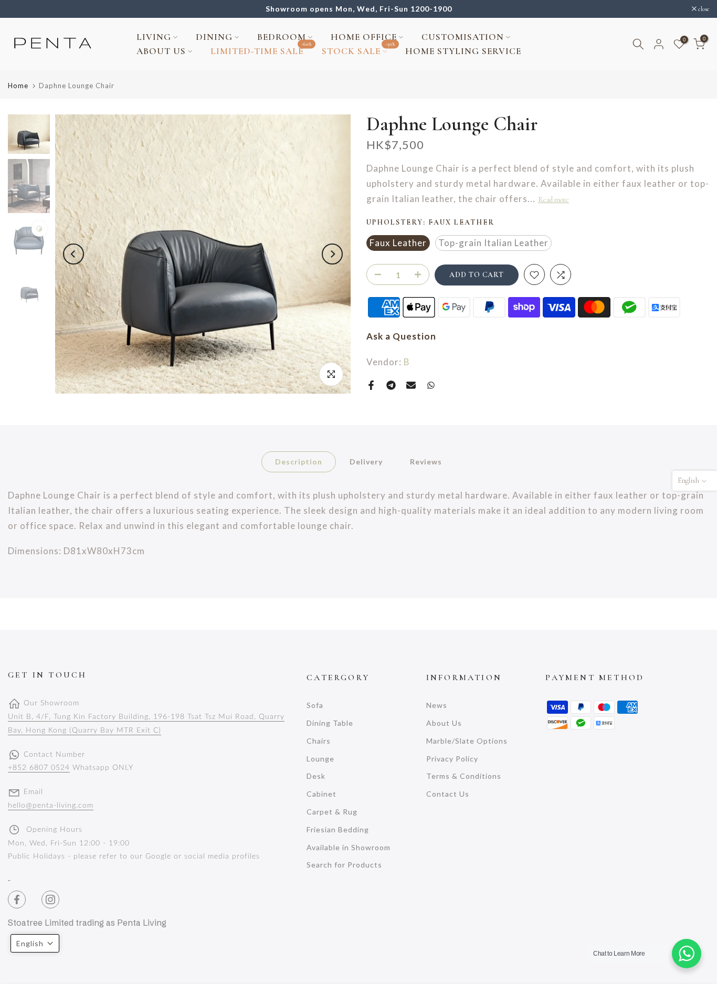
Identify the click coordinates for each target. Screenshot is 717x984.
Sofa (315, 705)
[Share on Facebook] (371, 385)
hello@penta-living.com (50, 805)
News (436, 705)
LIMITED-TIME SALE (261, 50)
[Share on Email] (411, 385)
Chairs (319, 740)
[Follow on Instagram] (50, 899)
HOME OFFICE (364, 37)
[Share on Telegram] (391, 385)
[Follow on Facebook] (17, 899)
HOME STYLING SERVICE (463, 51)
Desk (316, 775)
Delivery (366, 461)
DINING (214, 37)
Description (298, 461)
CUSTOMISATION (462, 37)
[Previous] (73, 254)
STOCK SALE (358, 50)
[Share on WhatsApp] (431, 385)
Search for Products (344, 864)
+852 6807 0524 (39, 767)
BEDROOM (281, 37)
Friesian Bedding (338, 829)
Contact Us (447, 793)
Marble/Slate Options (467, 740)
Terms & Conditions (463, 775)
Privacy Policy (452, 758)
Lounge (320, 758)
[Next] (332, 254)
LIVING (153, 37)
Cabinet (321, 793)
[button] (35, 943)
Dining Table (330, 722)
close (19, 9)
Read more (553, 199)
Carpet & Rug (332, 811)
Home (18, 85)
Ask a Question (401, 336)
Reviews (426, 461)
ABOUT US (161, 51)
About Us (444, 722)
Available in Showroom (349, 847)
